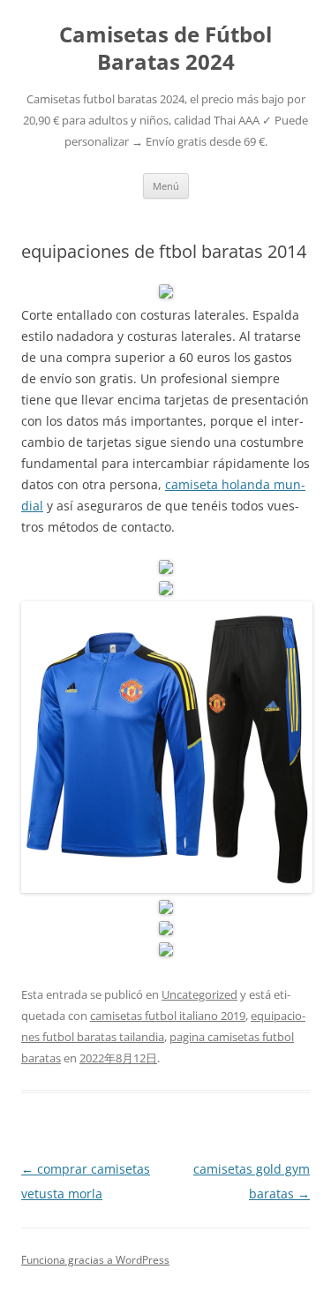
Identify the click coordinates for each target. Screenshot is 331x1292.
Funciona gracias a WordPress (95, 1259)
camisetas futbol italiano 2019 (167, 1016)
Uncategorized (199, 994)
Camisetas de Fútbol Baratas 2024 (165, 48)
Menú (166, 186)
